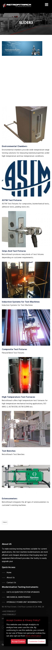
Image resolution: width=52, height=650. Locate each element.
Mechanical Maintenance (19, 597)
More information (33, 635)
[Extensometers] (26, 476)
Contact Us (11, 582)
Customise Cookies (37, 641)
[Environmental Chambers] (26, 124)
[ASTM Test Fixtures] (26, 178)
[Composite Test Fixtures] (26, 327)
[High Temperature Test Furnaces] (26, 375)
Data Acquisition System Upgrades (23, 592)
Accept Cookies (18, 641)
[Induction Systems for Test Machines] (26, 279)
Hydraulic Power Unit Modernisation (24, 602)
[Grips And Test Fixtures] (26, 229)
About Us (11, 577)
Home (9, 572)
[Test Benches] (26, 429)
